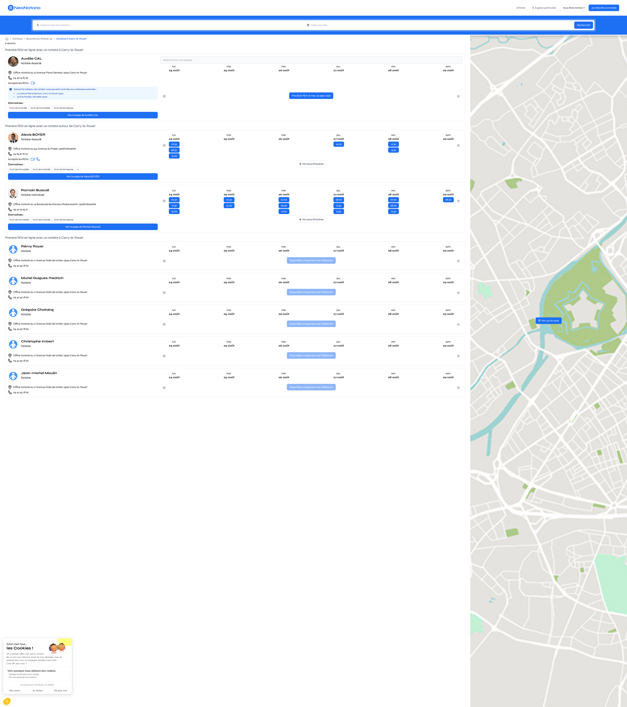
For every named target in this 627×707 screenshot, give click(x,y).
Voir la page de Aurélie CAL (82, 115)
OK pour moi (60, 690)
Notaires (17, 38)
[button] (7, 701)
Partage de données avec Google (24, 674)
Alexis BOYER (33, 135)
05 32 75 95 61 (20, 209)
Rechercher (583, 25)
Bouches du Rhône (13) (39, 38)
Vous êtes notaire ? (574, 7)
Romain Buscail (35, 190)
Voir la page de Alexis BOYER (82, 176)
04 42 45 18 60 (21, 265)
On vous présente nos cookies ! (23, 677)
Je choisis (37, 690)
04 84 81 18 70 (20, 153)
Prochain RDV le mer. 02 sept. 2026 (311, 95)
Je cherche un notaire (604, 7)
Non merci (14, 690)
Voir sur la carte (550, 320)
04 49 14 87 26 (20, 77)
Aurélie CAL (31, 58)
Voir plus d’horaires (313, 163)
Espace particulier (545, 7)
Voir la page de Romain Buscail (82, 226)
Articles (520, 7)
